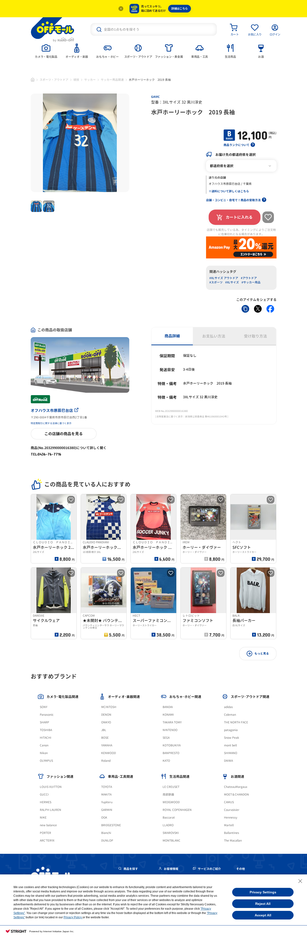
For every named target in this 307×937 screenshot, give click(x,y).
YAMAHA (106, 745)
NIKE (43, 817)
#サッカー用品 (251, 282)
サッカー (90, 80)
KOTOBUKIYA (172, 745)
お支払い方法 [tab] (213, 336)
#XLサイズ (232, 282)
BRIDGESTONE (111, 825)
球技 (76, 80)
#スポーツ (216, 282)
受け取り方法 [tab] (255, 336)
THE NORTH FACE (236, 722)
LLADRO (168, 825)
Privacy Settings (263, 892)
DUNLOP (107, 840)
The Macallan (233, 840)
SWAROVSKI (171, 833)
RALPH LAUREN (50, 810)
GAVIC (155, 97)
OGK (104, 817)
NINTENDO (170, 730)
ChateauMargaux (235, 787)
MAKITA (106, 794)
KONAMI (168, 715)
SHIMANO (230, 753)
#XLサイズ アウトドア (223, 278)
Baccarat (169, 817)
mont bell (230, 745)
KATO (166, 761)
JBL (103, 730)
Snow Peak (231, 738)
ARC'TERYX (47, 840)
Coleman (230, 715)
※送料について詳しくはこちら (229, 191)
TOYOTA (106, 787)
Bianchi (106, 833)
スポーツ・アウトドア (54, 80)
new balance (48, 825)
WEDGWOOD (171, 802)
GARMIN (106, 810)
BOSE (105, 738)
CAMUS (229, 802)
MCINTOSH (108, 707)
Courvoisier (231, 810)
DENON (106, 715)
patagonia (231, 730)
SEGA (166, 738)
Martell (229, 825)
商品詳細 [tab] (172, 336)
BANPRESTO (171, 753)
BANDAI (168, 707)
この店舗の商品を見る (63, 433)
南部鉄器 (168, 794)
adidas (228, 707)
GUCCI (44, 794)
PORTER (45, 833)
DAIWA (228, 761)
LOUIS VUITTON (51, 787)
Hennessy (230, 817)
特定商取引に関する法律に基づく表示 (51, 423)
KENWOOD (108, 753)
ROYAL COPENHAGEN (177, 810)
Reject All (263, 904)
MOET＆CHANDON (236, 794)
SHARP (44, 722)
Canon (44, 745)
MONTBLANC (171, 840)
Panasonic (46, 715)
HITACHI (45, 738)
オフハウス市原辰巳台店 (52, 410)
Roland (106, 761)
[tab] (46, 50)
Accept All (263, 915)
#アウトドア (249, 278)
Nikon (44, 753)
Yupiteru (106, 802)
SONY (43, 707)
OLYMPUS (46, 761)
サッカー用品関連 (112, 80)
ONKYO (106, 722)
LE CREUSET (171, 787)
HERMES (45, 802)
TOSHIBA (46, 730)
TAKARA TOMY (172, 722)
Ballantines (231, 833)
